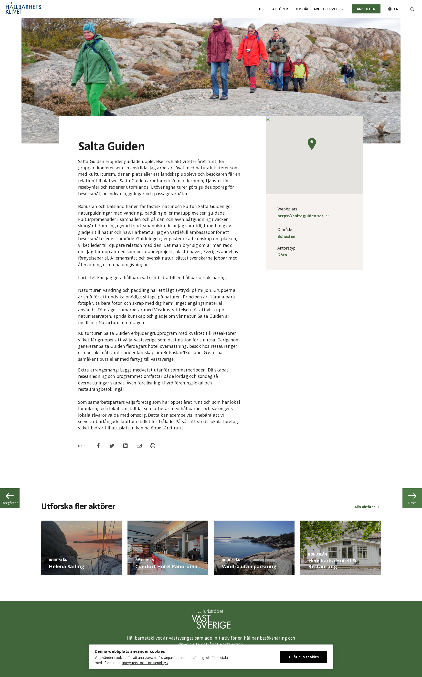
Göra (282, 255)
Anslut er (366, 9)
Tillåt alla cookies (303, 657)
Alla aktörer (365, 506)
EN (396, 9)
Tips (260, 9)
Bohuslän (286, 236)
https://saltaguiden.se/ (300, 215)
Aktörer (280, 9)
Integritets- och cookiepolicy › (145, 662)
